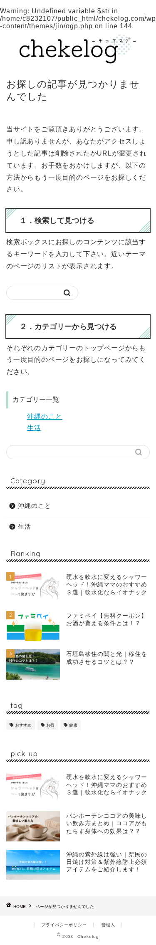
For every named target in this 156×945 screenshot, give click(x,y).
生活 (34, 427)
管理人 (108, 925)
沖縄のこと (44, 416)
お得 (50, 725)
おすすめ (23, 725)
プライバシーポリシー (64, 925)
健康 (73, 725)
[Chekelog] (78, 60)
